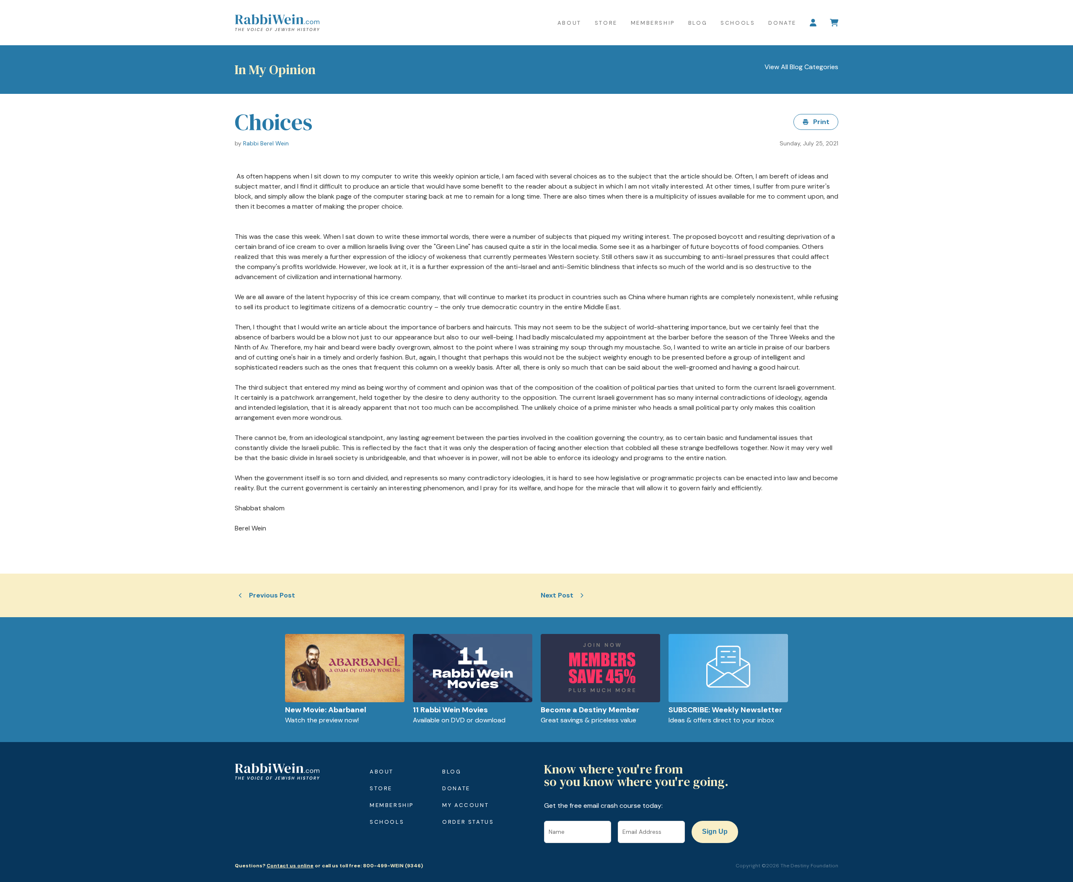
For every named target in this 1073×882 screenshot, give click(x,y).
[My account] (813, 22)
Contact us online (290, 865)
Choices (273, 121)
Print (821, 121)
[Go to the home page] (277, 22)
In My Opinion (275, 69)
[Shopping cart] (834, 22)
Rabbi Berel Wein (266, 143)
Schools (738, 22)
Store (606, 22)
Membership (653, 22)
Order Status (468, 821)
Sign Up (715, 831)
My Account (465, 805)
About (569, 22)
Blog (697, 22)
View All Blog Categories (801, 66)
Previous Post (272, 595)
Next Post (557, 595)
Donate (782, 22)
